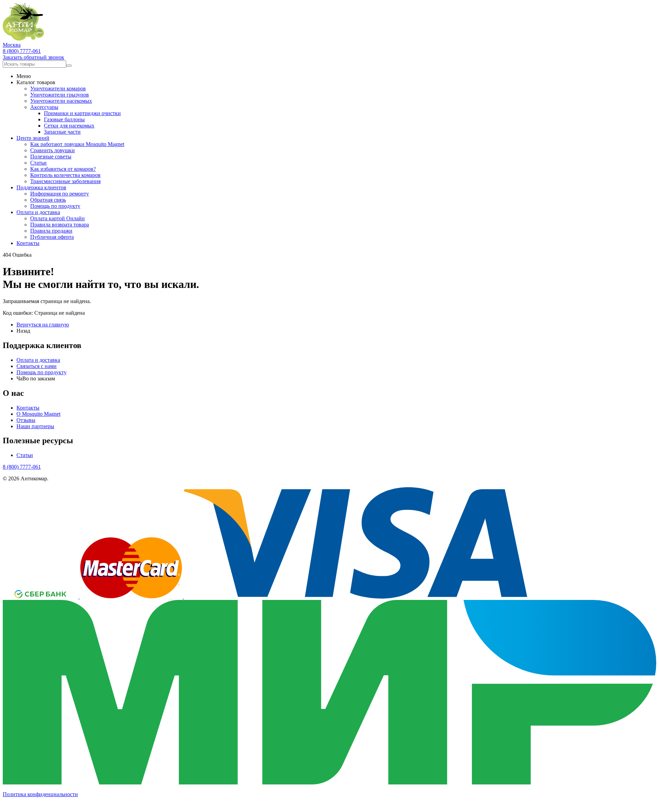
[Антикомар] (23, 39)
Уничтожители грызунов (59, 95)
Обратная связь (48, 200)
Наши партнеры (35, 426)
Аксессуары (44, 107)
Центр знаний (32, 138)
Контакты (27, 243)
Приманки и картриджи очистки (82, 113)
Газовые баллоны (64, 119)
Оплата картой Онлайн (57, 218)
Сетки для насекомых (69, 126)
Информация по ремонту (59, 194)
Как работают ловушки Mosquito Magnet (77, 144)
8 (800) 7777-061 (22, 51)
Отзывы (25, 420)
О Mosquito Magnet (38, 414)
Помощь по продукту (55, 206)
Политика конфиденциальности (40, 794)
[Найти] (69, 66)
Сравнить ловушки (52, 150)
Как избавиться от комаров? (63, 169)
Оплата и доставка (38, 212)
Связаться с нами (36, 366)
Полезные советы (50, 156)
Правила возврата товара (59, 224)
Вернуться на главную (42, 324)
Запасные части (62, 132)
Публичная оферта (52, 237)
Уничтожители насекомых (61, 101)
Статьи (38, 163)
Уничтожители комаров (58, 88)
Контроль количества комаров (65, 175)
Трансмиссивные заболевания (65, 181)
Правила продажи (51, 231)
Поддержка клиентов (41, 187)
